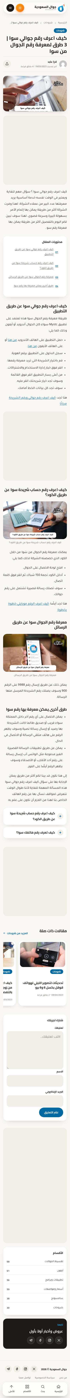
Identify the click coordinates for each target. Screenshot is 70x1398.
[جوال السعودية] (49, 8)
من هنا (12, 340)
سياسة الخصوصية (45, 1378)
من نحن (63, 1378)
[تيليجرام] (31, 1340)
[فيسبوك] (40, 1340)
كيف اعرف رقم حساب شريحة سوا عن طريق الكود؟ (35, 266)
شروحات (48, 23)
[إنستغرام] (49, 1340)
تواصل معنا (25, 1378)
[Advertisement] (35, 150)
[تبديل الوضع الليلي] (20, 8)
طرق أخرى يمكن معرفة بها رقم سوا (36, 286)
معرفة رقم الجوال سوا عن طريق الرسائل (33, 277)
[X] (59, 1340)
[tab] (35, 816)
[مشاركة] (7, 64)
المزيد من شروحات (17, 933)
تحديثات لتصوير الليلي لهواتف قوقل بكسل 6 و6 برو (43, 985)
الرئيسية (62, 23)
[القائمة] (10, 8)
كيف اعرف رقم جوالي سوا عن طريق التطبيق (36, 252)
